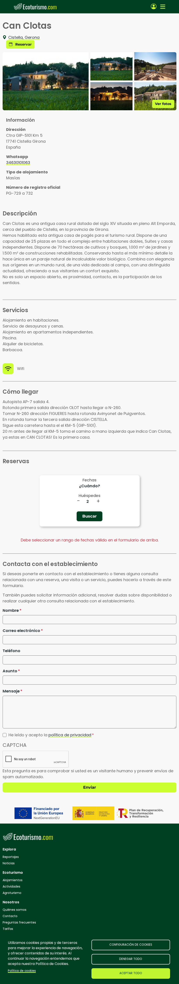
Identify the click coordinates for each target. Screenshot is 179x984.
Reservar (23, 44)
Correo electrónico (21, 630)
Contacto (10, 916)
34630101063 (18, 162)
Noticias (9, 863)
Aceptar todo (130, 973)
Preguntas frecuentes (19, 922)
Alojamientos (12, 880)
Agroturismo (12, 893)
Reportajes (11, 857)
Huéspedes (89, 495)
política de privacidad (69, 735)
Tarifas (8, 929)
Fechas (89, 480)
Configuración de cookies (130, 945)
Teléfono (11, 650)
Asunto (10, 671)
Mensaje (11, 691)
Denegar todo (130, 959)
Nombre (11, 610)
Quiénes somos (14, 909)
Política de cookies (22, 971)
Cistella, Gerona (24, 37)
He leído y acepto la (50, 735)
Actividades (11, 886)
